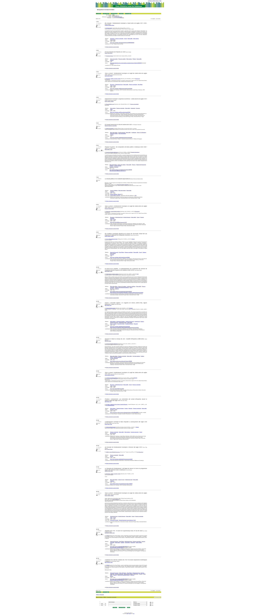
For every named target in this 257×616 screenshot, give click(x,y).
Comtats (126, 408)
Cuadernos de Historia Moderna (112, 377)
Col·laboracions (140, 452)
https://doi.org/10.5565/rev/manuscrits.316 (118, 222)
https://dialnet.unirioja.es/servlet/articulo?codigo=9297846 (121, 169)
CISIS (127, 613)
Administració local (119, 84)
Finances (134, 164)
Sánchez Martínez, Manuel (115, 194)
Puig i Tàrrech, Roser (109, 449)
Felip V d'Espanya (122, 572)
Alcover (111, 456)
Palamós (112, 60)
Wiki (133, 613)
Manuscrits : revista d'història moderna (113, 211)
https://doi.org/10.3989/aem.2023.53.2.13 (118, 170)
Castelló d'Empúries (114, 358)
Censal (125, 38)
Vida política (127, 542)
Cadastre (144, 252)
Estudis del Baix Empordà (111, 427)
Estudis (137, 427)
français (157, 0)
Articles (133, 239)
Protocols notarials (122, 58)
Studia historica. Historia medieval (112, 274)
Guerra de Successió (114, 252)
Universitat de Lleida (114, 520)
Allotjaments (135, 573)
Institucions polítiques (131, 286)
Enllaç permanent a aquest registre (112, 68)
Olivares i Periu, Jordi (109, 471)
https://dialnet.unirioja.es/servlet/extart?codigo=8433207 (121, 291)
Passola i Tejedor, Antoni (109, 208)
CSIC (135, 195)
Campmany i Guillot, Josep (110, 532)
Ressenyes (138, 78)
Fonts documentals (114, 58)
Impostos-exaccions (114, 322)
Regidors (140, 573)
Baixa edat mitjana (113, 132)
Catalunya (112, 167)
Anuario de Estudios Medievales (112, 152)
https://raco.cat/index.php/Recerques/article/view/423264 (121, 88)
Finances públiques (114, 190)
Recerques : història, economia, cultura (113, 78)
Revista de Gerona (109, 55)
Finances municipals (119, 38)
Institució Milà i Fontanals (115, 195)
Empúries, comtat (113, 409)
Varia (137, 274)
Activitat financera (126, 217)
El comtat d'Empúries (110, 405)
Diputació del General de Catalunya (122, 287)
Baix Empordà (113, 433)
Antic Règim (140, 84)
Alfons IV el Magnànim (141, 132)
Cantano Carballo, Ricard (109, 25)
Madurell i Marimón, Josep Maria (111, 125)
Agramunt (112, 254)
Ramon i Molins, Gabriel (109, 101)
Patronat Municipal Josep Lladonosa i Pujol (127, 520)
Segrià (114, 85)
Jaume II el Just (121, 479)
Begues (111, 576)
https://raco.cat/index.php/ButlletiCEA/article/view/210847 (121, 459)
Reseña (135, 377)
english (153, 0)
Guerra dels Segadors (120, 321)
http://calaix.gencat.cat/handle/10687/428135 (119, 546)
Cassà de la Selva (120, 323)
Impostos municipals (119, 573)
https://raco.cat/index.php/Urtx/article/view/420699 (120, 257)
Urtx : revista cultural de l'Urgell (111, 239)
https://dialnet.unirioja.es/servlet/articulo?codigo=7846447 (121, 483)
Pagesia (142, 321)
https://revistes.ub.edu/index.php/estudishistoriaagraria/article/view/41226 (124, 327)
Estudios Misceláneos (135, 152)
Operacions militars (114, 133)
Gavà (111, 543)
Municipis (130, 408)
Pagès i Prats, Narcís (108, 53)
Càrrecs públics (139, 542)
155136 (107, 535)
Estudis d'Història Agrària (110, 308)
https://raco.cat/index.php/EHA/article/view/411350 (120, 326)
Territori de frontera (120, 408)
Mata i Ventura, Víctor (109, 562)
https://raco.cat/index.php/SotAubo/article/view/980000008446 (122, 42)
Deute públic (130, 38)
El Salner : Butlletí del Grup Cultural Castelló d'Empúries (116, 404)
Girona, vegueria (113, 323)
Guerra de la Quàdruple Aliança (124, 574)
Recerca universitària (134, 104)
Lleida (111, 85)
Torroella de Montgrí (129, 323)
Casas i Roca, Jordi (108, 424)
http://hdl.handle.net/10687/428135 (117, 547)
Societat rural (137, 321)
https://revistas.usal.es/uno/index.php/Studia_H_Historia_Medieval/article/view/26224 (126, 292)
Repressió (132, 574)
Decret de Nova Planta (128, 573)
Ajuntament (112, 38)
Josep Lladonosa (116, 499)
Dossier (131, 308)
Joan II (131, 287)
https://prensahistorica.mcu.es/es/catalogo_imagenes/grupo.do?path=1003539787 (126, 63)
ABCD (130, 613)
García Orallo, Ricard (108, 75)
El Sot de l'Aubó (109, 28)
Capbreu (142, 356)
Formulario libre (158, 597)
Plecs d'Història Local (110, 104)
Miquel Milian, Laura (108, 149)
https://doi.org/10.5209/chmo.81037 (117, 388)
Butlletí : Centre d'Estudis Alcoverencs (113, 452)
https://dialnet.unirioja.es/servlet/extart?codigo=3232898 (121, 361)
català (160, 0)
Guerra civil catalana (122, 164)
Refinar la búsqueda (118, 16)
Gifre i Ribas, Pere (108, 305)
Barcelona (116, 167)
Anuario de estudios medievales (123, 184)
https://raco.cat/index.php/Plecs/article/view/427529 (120, 112)
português (150, 0)
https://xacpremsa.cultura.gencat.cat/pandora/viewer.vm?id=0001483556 (124, 412)
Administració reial (128, 479)
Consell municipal (121, 132)
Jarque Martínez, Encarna (109, 375)
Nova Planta (121, 252)
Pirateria (134, 58)
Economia (138, 108)
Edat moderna (136, 38)
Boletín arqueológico (110, 128)
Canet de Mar (112, 39)
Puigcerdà (136, 323)
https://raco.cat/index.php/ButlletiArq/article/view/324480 (121, 137)
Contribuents (133, 132)
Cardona (111, 134)
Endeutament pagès (123, 322)
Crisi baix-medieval (136, 356)
